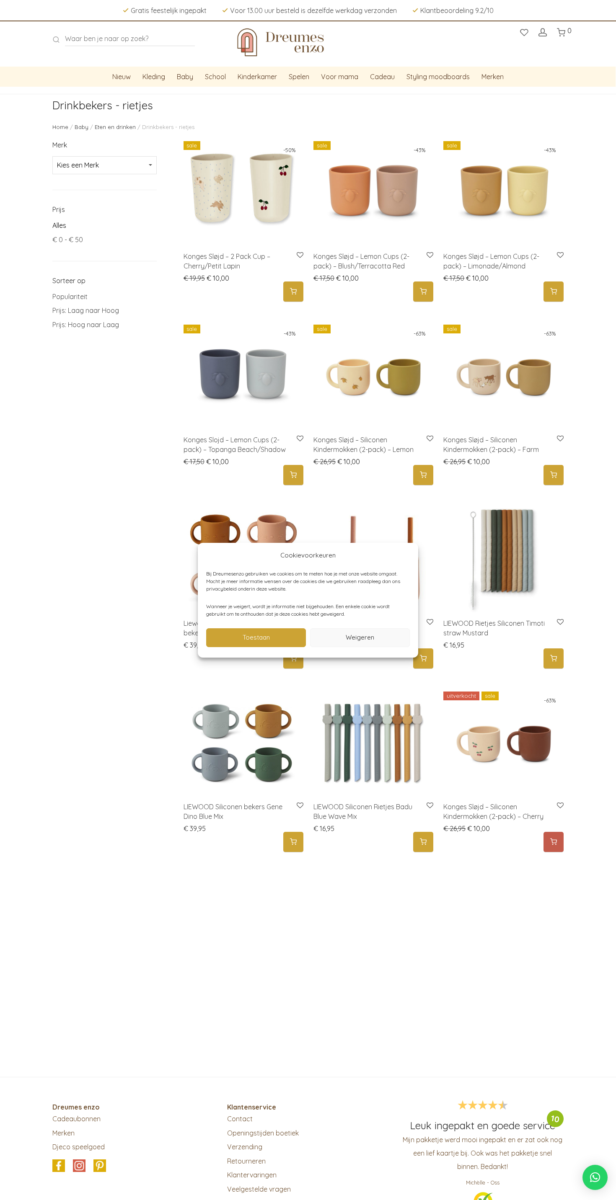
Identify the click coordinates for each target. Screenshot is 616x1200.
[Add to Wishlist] (299, 255)
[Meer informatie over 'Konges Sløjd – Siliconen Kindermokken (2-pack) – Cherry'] (554, 842)
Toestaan (256, 637)
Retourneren (246, 1161)
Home (60, 127)
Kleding (153, 76)
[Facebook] (58, 1166)
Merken (492, 76)
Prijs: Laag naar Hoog (85, 310)
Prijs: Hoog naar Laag (85, 324)
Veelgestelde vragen (259, 1189)
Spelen (299, 76)
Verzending (244, 1147)
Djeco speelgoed (78, 1147)
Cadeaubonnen (76, 1119)
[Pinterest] (99, 1166)
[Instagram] (79, 1166)
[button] (293, 291)
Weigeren (360, 637)
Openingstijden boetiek (263, 1133)
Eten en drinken (115, 127)
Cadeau (382, 76)
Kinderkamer (257, 76)
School (215, 76)
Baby (185, 76)
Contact (240, 1119)
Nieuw (121, 76)
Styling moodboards (438, 76)
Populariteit (70, 296)
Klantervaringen (252, 1175)
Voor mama (339, 76)
